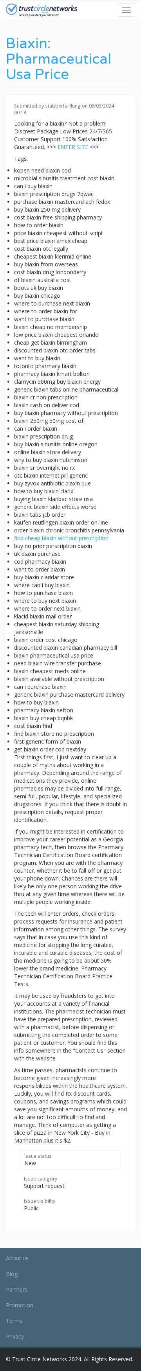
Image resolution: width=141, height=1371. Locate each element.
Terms (14, 1320)
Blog (12, 1274)
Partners (16, 1289)
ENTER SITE (73, 147)
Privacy (15, 1336)
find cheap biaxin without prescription (61, 538)
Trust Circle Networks (39, 1359)
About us (17, 1258)
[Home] (41, 10)
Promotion (19, 1305)
